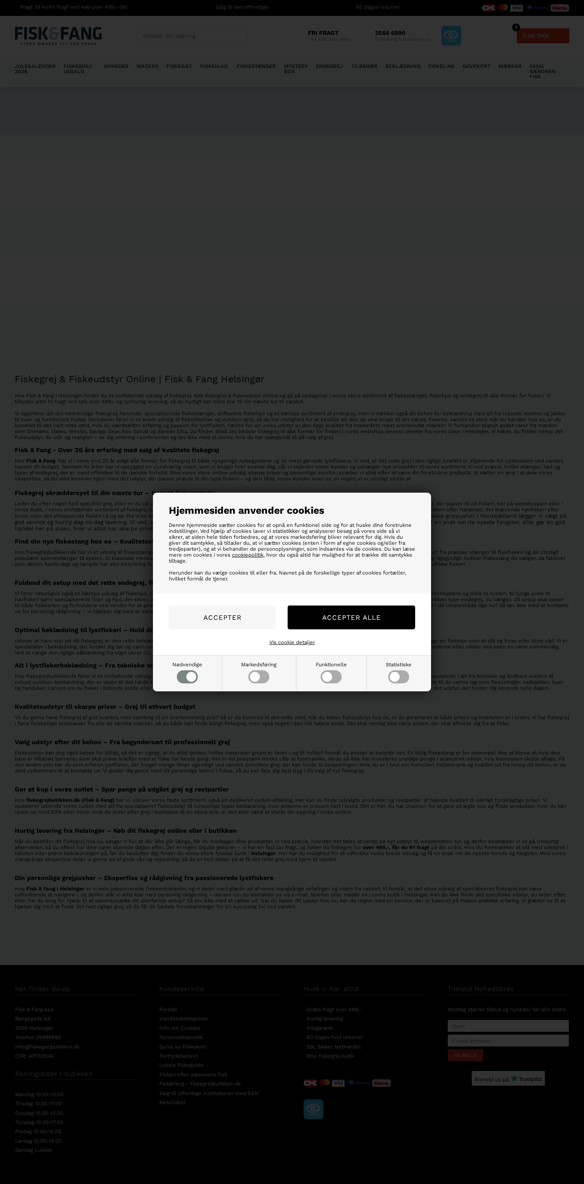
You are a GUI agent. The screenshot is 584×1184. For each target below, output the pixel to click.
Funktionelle (331, 664)
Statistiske (399, 664)
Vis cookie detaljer (292, 642)
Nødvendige (187, 664)
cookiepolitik (247, 555)
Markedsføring (259, 664)
